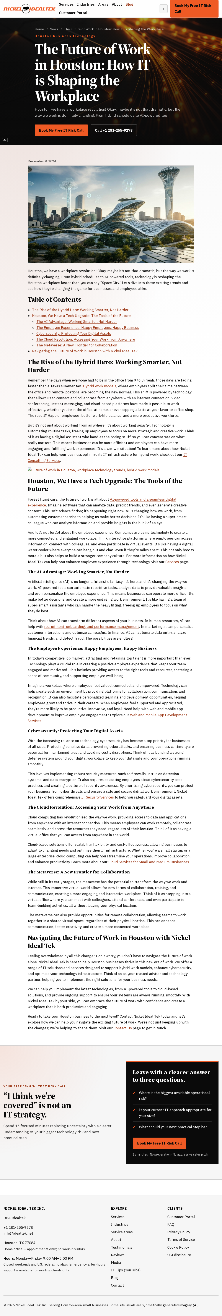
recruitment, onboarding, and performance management (91, 626)
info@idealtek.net (18, 1233)
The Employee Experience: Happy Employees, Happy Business (87, 327)
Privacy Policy (178, 1232)
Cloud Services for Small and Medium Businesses (148, 862)
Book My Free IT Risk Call (193, 8)
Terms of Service (181, 1239)
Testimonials (121, 1247)
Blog (129, 4)
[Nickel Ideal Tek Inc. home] (29, 8)
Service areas (122, 1232)
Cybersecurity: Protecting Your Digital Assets (73, 333)
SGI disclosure (179, 1255)
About (117, 4)
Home (39, 29)
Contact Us (123, 1028)
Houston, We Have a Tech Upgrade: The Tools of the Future (81, 315)
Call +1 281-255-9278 (113, 130)
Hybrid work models (99, 386)
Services (66, 4)
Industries (86, 4)
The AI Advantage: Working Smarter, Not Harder (76, 321)
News (54, 29)
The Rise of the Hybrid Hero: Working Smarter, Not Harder (80, 309)
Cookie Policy (178, 1247)
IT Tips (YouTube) (126, 1270)
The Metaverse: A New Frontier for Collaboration (76, 345)
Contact (117, 1285)
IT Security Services (97, 797)
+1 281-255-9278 (18, 1227)
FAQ (170, 1224)
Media (116, 1262)
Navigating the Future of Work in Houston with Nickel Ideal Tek (84, 351)
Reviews (117, 1255)
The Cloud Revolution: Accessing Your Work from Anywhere (85, 339)
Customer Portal (73, 12)
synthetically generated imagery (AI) (170, 1305)
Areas (103, 4)
